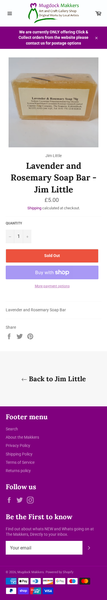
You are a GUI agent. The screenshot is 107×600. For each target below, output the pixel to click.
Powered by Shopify (59, 572)
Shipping (34, 208)
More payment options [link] (52, 286)
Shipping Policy (19, 454)
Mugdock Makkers (30, 572)
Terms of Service (20, 462)
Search (12, 429)
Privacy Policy (18, 445)
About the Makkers (22, 437)
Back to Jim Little (56, 378)
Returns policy (18, 470)
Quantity (14, 223)
